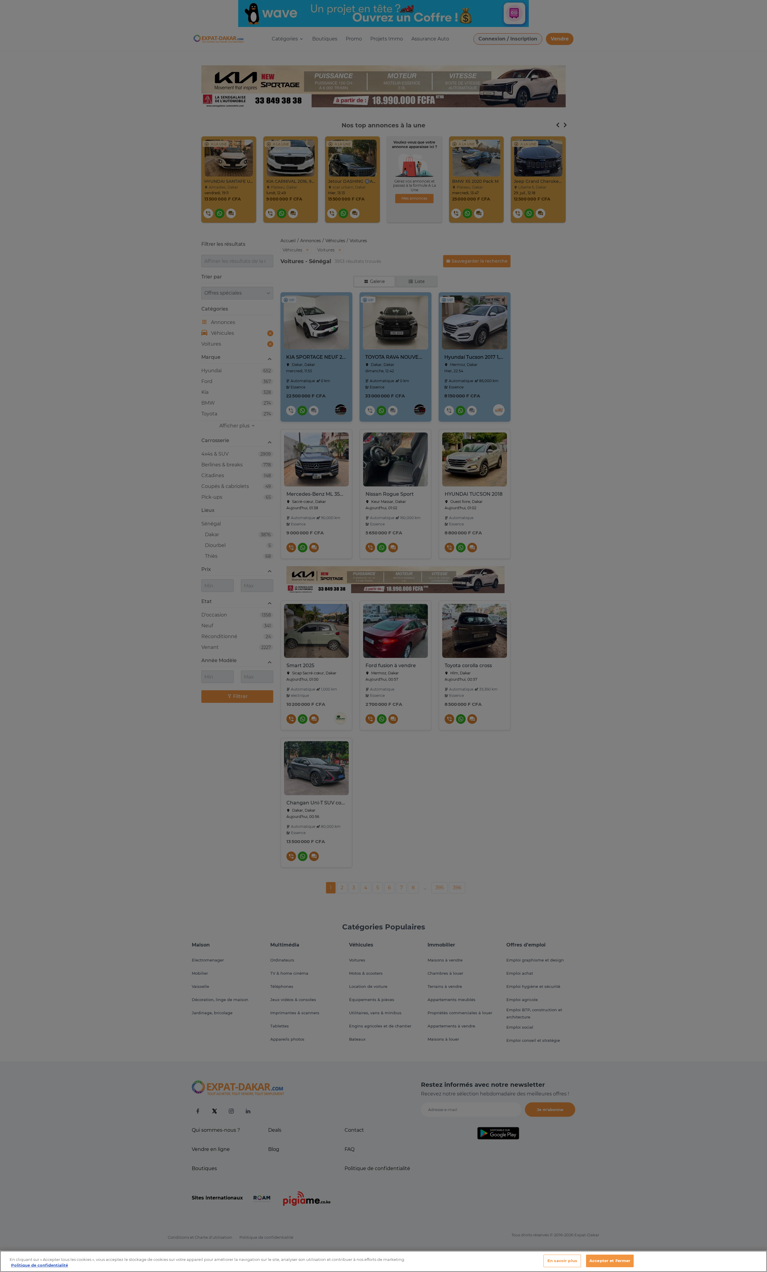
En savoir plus (562, 1260)
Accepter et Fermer (609, 1260)
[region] (383, 1261)
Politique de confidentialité (39, 1265)
